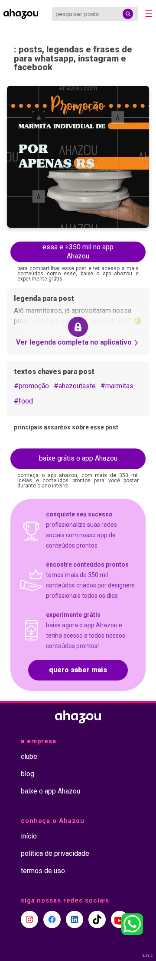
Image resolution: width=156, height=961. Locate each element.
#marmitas (117, 386)
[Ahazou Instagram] (29, 919)
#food (23, 401)
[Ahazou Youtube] (119, 919)
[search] (128, 14)
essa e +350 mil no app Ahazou (78, 251)
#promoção (31, 386)
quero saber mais (78, 670)
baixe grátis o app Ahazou (78, 458)
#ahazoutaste (75, 386)
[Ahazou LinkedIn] (74, 919)
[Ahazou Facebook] (52, 919)
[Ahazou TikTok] (97, 919)
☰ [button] (149, 14)
